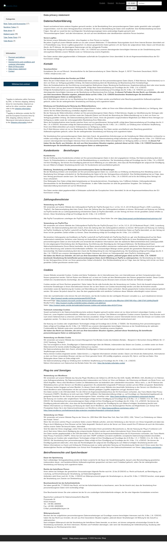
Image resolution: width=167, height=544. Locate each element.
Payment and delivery (16, 57)
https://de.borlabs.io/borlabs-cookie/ (111, 363)
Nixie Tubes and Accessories (15, 24)
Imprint (11, 60)
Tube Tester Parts (10, 37)
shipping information (23, 109)
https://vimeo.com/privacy (151, 447)
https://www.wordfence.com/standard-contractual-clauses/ (132, 396)
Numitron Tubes (10, 27)
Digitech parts (9, 34)
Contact (11, 71)
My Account (120, 3)
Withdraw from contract (21, 84)
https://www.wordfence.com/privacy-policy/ (118, 408)
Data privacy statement (17, 69)
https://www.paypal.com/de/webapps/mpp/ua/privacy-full (139, 218)
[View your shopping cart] (163, 3)
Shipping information (19, 122)
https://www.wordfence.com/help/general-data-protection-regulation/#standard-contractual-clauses (82, 410)
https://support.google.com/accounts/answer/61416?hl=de (73, 298)
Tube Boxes (8, 41)
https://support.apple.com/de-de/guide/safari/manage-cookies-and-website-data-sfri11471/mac (85, 305)
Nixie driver (8, 30)
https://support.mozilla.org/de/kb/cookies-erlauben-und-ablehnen (81, 303)
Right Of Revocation (16, 67)
